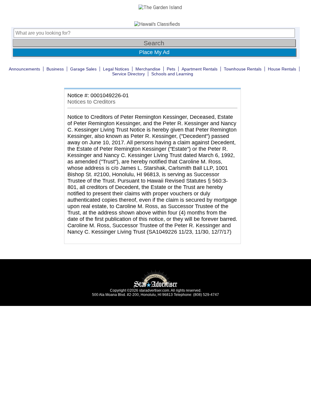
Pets (171, 69)
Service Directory (128, 73)
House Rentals (282, 69)
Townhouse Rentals (242, 69)
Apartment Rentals (199, 69)
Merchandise (147, 69)
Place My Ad (154, 52)
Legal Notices (116, 69)
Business (55, 69)
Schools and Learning (172, 73)
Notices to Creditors (91, 102)
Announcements (24, 69)
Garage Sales (83, 69)
